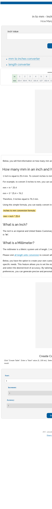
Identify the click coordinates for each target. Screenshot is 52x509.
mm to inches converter (24, 58)
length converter (19, 64)
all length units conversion (26, 255)
